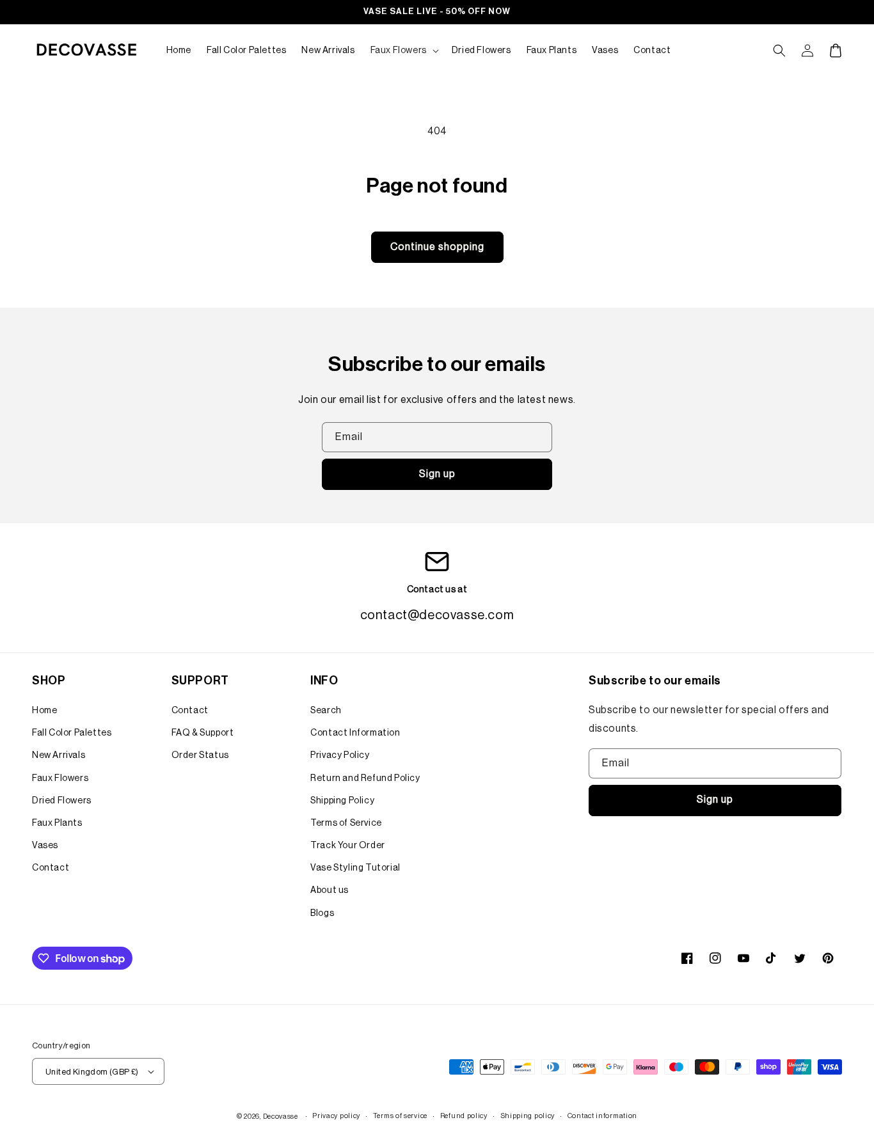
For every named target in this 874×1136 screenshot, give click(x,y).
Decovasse (280, 1116)
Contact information (602, 1115)
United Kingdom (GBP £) (92, 1072)
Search (326, 710)
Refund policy (464, 1115)
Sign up (437, 474)
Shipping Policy (342, 800)
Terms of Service (346, 823)
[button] (403, 50)
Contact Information (355, 733)
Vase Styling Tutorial (355, 868)
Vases (45, 845)
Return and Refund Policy (365, 778)
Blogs (322, 913)
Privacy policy (336, 1115)
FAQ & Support (202, 733)
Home (44, 710)
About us (329, 890)
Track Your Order (347, 845)
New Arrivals (58, 755)
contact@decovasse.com (437, 615)
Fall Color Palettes (71, 733)
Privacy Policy (339, 755)
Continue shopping (437, 247)
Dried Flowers (61, 800)
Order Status (200, 755)
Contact (50, 868)
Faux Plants (57, 823)
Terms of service (400, 1115)
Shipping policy (527, 1115)
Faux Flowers (60, 778)
